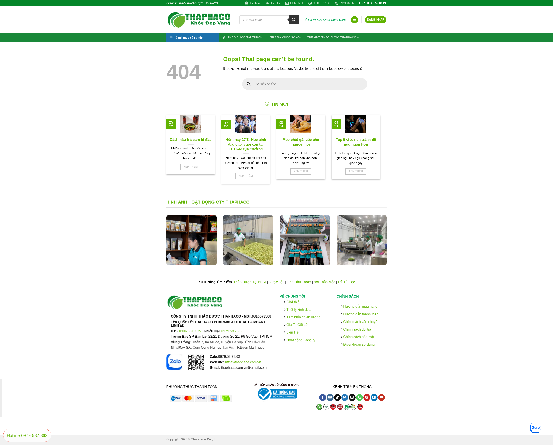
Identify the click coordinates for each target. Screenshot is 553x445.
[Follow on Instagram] (330, 397)
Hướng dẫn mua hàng (359, 306)
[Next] (392, 243)
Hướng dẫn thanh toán (360, 314)
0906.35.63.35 (190, 331)
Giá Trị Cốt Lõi (297, 325)
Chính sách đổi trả (356, 329)
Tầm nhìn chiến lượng (303, 317)
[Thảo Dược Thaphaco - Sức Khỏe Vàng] (199, 19)
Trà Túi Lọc (346, 282)
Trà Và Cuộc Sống (285, 37)
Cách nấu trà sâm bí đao (190, 140)
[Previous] (161, 243)
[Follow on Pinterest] (380, 3)
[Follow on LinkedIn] (384, 3)
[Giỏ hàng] (354, 19)
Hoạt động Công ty (300, 340)
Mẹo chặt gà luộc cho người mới (301, 142)
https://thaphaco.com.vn (243, 362)
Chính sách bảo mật (358, 337)
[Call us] (376, 3)
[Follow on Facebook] (359, 3)
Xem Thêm (191, 166)
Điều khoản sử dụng (358, 344)
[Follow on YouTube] (381, 397)
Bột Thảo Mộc (324, 282)
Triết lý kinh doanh (300, 309)
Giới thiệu (294, 302)
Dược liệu (276, 282)
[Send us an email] (372, 3)
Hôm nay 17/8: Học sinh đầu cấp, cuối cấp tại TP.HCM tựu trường (246, 144)
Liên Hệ (292, 332)
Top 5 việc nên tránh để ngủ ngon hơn (356, 142)
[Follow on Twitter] (368, 3)
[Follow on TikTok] (363, 3)
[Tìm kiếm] (294, 19)
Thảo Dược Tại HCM (250, 282)
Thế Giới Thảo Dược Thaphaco (331, 37)
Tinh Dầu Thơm (299, 282)
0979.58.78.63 (232, 331)
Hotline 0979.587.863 (27, 435)
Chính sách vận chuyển (360, 321)
